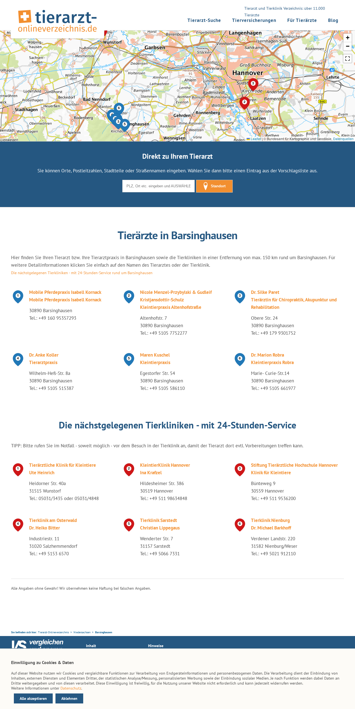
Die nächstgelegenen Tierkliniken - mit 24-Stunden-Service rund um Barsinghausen (82, 272)
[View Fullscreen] (347, 58)
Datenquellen (343, 138)
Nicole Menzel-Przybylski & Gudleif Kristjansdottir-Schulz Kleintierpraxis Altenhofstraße (176, 299)
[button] (125, 125)
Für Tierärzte (302, 20)
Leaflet (255, 138)
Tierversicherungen (254, 20)
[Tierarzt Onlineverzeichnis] (57, 33)
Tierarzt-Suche (204, 20)
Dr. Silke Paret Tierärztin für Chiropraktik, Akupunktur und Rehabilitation (294, 299)
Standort (218, 186)
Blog (333, 20)
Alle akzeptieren (33, 698)
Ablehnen (69, 698)
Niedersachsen (81, 632)
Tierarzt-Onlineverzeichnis (53, 632)
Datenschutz (70, 688)
